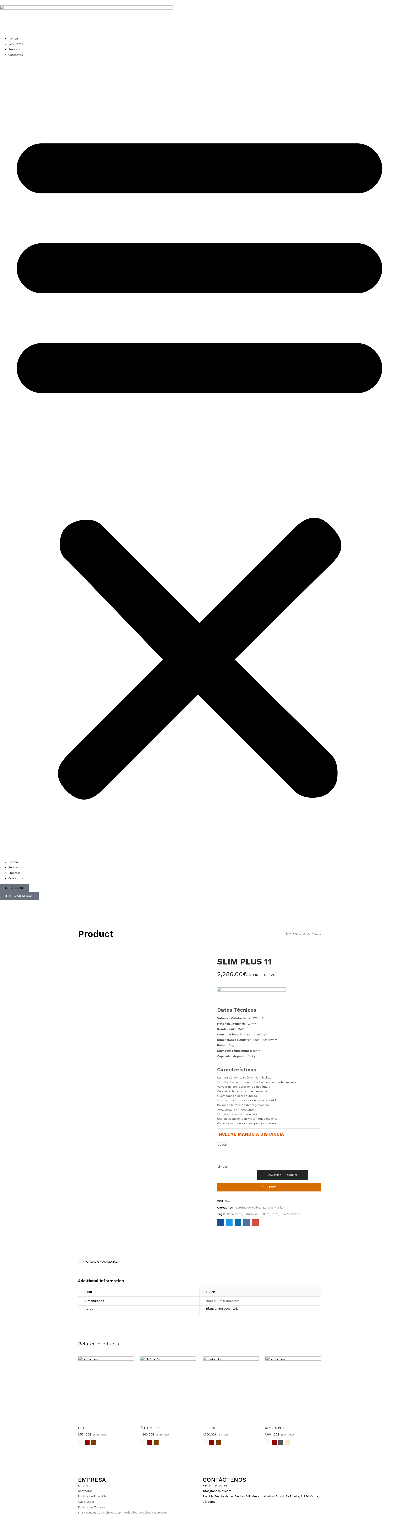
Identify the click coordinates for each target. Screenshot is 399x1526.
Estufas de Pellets (308, 933)
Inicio (287, 933)
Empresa (14, 49)
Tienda (13, 38)
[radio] (226, 1150)
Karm (274, 1214)
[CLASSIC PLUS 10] (293, 1389)
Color (222, 1144)
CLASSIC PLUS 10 (277, 1427)
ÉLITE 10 (209, 1427)
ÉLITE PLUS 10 (150, 1427)
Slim (283, 1214)
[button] (199, 459)
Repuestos (15, 44)
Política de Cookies (91, 1507)
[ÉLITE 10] (231, 1389)
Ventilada (293, 1214)
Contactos (15, 54)
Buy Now (269, 1187)
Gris (236, 1308)
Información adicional (99, 1261)
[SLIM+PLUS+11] (229, 1222)
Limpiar (222, 1166)
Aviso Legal (86, 1501)
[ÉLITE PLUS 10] (168, 1389)
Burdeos (224, 1308)
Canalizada (234, 1214)
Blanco (211, 1308)
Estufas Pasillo (273, 1207)
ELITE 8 (83, 1427)
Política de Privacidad (93, 1496)
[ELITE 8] (106, 1389)
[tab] (99, 1261)
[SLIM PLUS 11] (220, 1222)
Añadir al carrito (282, 1175)
